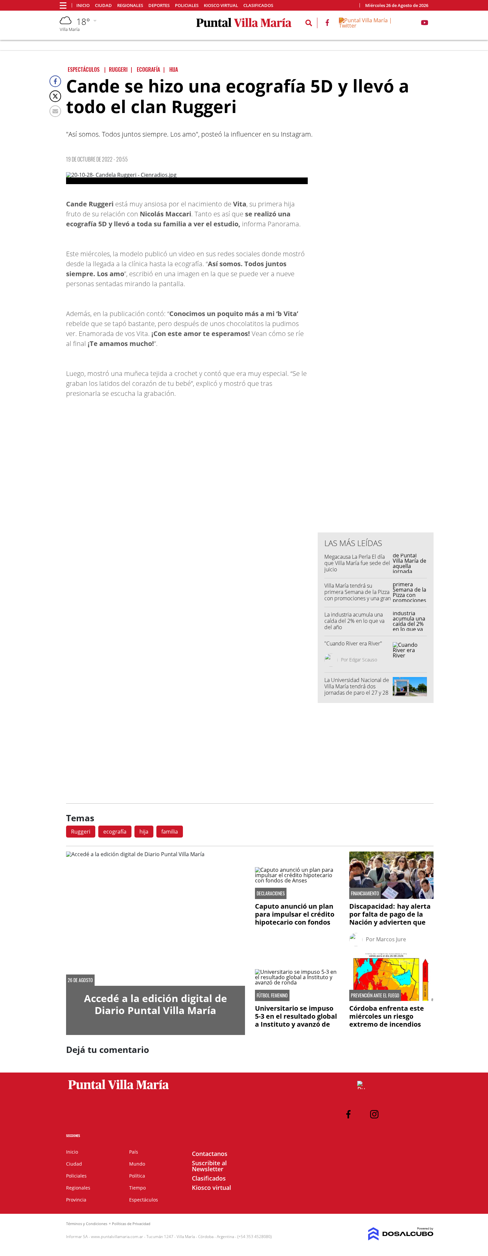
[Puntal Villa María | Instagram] (374, 1114)
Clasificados (258, 5)
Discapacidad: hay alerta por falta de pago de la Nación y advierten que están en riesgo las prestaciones (390, 922)
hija (143, 831)
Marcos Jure (391, 939)
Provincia (76, 1200)
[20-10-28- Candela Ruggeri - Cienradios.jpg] (187, 178)
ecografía (114, 831)
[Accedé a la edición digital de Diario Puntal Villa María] (155, 919)
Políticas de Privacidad (131, 1223)
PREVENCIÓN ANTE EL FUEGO (375, 995)
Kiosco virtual (221, 5)
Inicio (83, 5)
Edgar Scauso (363, 659)
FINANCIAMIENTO (365, 893)
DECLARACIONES (271, 893)
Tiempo (137, 1188)
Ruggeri (80, 831)
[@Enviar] (55, 111)
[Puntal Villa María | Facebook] (327, 24)
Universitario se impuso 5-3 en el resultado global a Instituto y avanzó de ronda (296, 1020)
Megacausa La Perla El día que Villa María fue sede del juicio (357, 563)
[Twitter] (55, 96)
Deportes (159, 5)
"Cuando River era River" (353, 643)
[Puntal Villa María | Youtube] (424, 24)
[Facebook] (55, 81)
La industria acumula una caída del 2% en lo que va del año (354, 621)
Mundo (137, 1164)
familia (169, 831)
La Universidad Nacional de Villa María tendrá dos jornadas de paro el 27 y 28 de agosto (356, 689)
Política (137, 1176)
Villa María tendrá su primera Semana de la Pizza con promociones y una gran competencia (357, 595)
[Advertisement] (376, 393)
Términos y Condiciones (86, 1223)
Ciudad (103, 5)
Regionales (130, 5)
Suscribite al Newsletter (209, 1166)
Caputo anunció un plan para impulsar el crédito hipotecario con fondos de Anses (294, 918)
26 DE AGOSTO (80, 980)
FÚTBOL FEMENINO (272, 995)
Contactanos (209, 1154)
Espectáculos (143, 1200)
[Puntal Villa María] (118, 1089)
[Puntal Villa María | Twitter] (375, 25)
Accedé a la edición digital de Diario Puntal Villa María (155, 1004)
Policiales (187, 5)
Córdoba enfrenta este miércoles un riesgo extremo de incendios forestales (386, 1020)
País (133, 1152)
